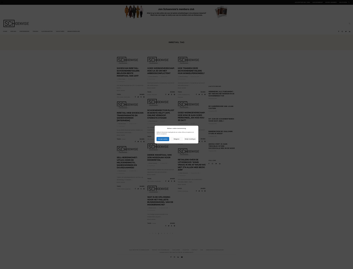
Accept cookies (162, 139)
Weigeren (176, 139)
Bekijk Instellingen (190, 139)
